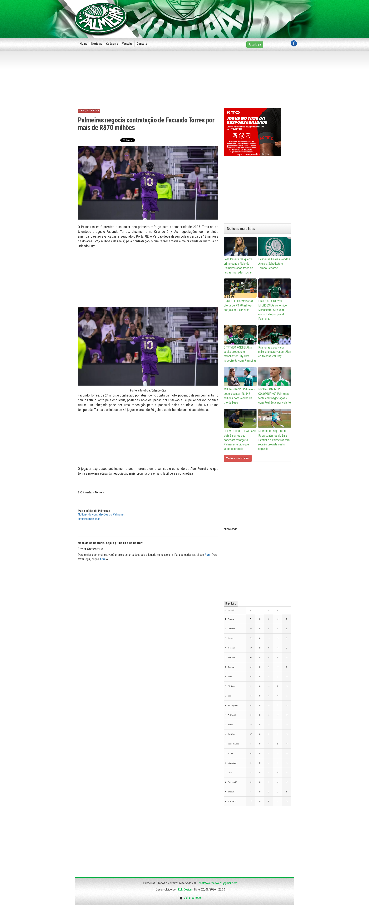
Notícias (96, 43)
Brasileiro (230, 603)
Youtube (127, 43)
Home (83, 43)
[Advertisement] (227, 12)
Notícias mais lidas (89, 519)
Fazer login (255, 44)
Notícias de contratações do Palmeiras (101, 514)
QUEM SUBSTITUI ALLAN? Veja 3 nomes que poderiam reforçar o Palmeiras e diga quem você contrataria (240, 439)
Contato (141, 43)
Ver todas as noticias (237, 458)
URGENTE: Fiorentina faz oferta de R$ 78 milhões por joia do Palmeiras (238, 305)
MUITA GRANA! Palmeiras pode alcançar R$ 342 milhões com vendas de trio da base (239, 395)
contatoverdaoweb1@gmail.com (218, 883)
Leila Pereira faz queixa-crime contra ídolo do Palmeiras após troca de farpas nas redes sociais (238, 265)
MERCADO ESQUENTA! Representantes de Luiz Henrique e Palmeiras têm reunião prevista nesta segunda (274, 439)
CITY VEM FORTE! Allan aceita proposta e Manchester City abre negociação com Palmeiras (240, 354)
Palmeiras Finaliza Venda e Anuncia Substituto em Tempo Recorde (274, 263)
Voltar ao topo (191, 898)
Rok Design (185, 889)
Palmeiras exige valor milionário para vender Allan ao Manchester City (274, 352)
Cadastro (112, 43)
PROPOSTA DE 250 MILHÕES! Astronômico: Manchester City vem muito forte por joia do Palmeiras (272, 309)
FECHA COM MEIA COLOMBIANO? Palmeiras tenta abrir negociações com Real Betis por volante (274, 395)
